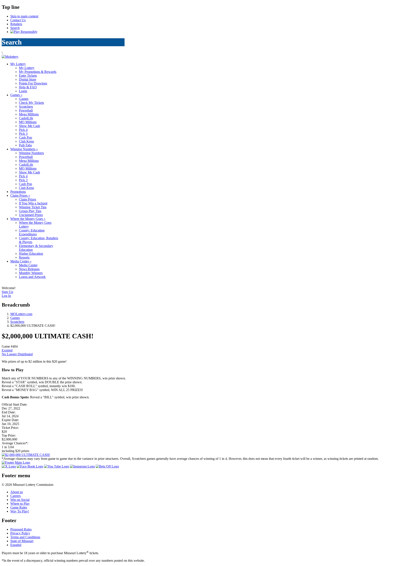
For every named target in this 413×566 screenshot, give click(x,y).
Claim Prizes (20, 195)
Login (23, 91)
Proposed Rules (21, 529)
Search (15, 28)
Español (15, 545)
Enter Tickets (28, 75)
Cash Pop (25, 137)
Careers (15, 496)
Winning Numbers (24, 149)
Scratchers (26, 106)
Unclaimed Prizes (31, 215)
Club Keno (26, 141)
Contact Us (18, 20)
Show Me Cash (29, 126)
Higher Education (31, 253)
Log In (6, 296)
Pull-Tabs (25, 145)
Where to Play (20, 503)
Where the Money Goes (27, 219)
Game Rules (18, 507)
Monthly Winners (31, 273)
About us (16, 492)
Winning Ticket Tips (32, 207)
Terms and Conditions (25, 537)
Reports (24, 257)
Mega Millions (29, 114)
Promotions (18, 191)
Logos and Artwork (32, 277)
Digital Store (27, 79)
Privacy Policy (20, 533)
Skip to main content (24, 16)
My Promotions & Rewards (37, 72)
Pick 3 (23, 133)
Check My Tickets (31, 102)
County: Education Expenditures (32, 232)
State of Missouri (21, 541)
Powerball (26, 110)
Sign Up (7, 292)
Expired (7, 350)
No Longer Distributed (17, 354)
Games (16, 95)
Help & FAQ (28, 87)
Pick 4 (23, 130)
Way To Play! (19, 511)
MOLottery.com (21, 314)
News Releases (29, 269)
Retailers (16, 24)
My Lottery (18, 64)
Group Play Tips (30, 211)
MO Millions (28, 122)
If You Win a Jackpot (33, 203)
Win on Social (19, 500)
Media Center (20, 261)
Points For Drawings (33, 83)
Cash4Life (26, 118)
